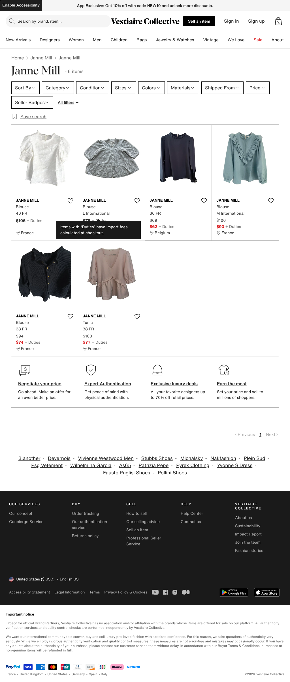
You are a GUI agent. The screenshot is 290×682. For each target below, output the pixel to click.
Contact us (191, 522)
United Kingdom (32, 674)
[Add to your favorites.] (70, 200)
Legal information (69, 592)
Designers (50, 40)
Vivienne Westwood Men (106, 458)
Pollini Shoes (172, 472)
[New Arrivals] (35, 40)
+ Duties (34, 220)
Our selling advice (143, 522)
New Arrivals (18, 40)
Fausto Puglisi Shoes (126, 472)
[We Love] (249, 40)
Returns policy (85, 536)
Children (119, 40)
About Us (281, 40)
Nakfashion (223, 458)
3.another (29, 458)
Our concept (20, 514)
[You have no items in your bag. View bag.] (278, 21)
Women (76, 40)
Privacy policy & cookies (125, 592)
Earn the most (232, 383)
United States (58, 674)
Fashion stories (249, 551)
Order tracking (85, 514)
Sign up (256, 21)
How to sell (136, 514)
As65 (125, 465)
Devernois (59, 458)
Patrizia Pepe (154, 465)
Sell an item (199, 21)
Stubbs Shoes (157, 458)
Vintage (210, 40)
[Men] (106, 40)
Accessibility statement (29, 592)
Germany (78, 674)
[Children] (132, 40)
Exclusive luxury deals (174, 383)
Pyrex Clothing (192, 465)
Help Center (192, 514)
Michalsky (191, 458)
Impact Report (248, 534)
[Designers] (64, 40)
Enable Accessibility (21, 5)
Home (17, 57)
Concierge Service (26, 522)
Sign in (231, 21)
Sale (258, 40)
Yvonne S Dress (234, 465)
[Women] (88, 40)
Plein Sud (254, 458)
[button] (278, 21)
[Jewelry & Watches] (198, 40)
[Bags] (151, 40)
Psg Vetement (47, 465)
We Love (236, 40)
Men (97, 40)
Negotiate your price (39, 383)
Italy (104, 674)
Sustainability (247, 526)
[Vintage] (223, 40)
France (11, 674)
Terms (94, 592)
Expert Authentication (107, 383)
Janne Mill (41, 57)
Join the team (248, 542)
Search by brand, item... (40, 21)
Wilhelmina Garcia (90, 465)
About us (243, 518)
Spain (93, 674)
